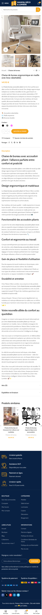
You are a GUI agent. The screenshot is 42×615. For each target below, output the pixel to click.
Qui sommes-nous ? (8, 543)
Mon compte (6, 511)
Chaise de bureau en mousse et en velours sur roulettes (11, 430)
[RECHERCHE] (38, 9)
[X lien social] (11, 142)
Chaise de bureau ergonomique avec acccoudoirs (31, 430)
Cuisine (23, 511)
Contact (23, 529)
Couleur (4, 122)
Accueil (4, 70)
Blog (3, 536)
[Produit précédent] (34, 70)
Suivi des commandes (9, 500)
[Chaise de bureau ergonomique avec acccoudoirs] (31, 416)
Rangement (24, 518)
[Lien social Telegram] (20, 142)
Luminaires (24, 507)
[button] (4, 34)
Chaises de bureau (14, 70)
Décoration (24, 514)
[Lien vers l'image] (10, 585)
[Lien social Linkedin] (17, 142)
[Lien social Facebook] (9, 142)
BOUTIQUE (5, 496)
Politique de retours (27, 536)
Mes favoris (5, 507)
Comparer (5, 503)
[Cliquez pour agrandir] (5, 49)
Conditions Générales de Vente (29, 540)
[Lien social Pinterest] (14, 142)
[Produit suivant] (39, 70)
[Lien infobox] (21, 457)
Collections (5, 539)
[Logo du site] (21, 3)
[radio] (3, 125)
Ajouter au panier (19, 131)
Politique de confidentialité (29, 545)
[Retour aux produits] (36, 70)
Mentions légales (26, 532)
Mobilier (23, 500)
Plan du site (24, 549)
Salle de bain (25, 503)
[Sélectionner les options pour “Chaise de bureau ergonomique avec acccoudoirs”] (37, 414)
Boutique (4, 532)
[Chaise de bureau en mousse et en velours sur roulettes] (11, 416)
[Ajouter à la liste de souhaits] (17, 410)
